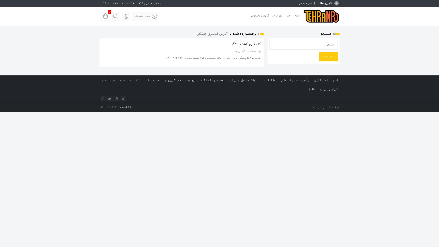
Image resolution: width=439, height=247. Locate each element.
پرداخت (232, 80)
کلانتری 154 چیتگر (246, 44)
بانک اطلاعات (267, 80)
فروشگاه (110, 80)
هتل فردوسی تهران (302, 3)
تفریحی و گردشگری (211, 80)
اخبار (288, 15)
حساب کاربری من (173, 80)
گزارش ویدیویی (259, 15)
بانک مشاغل (248, 80)
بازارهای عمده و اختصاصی (294, 80)
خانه (297, 15)
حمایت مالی (152, 80)
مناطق (312, 89)
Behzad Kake (126, 107)
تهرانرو (278, 15)
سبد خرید (125, 80)
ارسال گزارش (321, 80)
